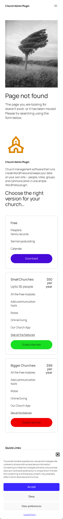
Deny (32, 496)
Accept (31, 486)
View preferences (31, 506)
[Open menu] (56, 6)
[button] (57, 454)
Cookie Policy (29, 514)
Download (31, 258)
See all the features (23, 335)
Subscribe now (31, 344)
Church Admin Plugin (17, 6)
